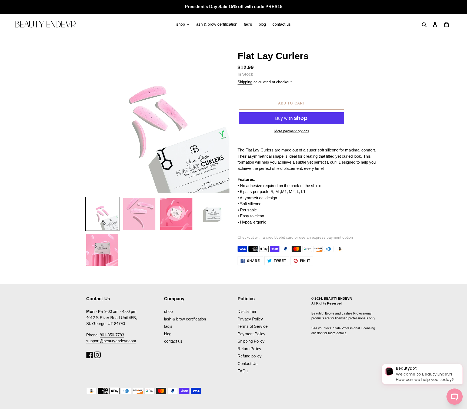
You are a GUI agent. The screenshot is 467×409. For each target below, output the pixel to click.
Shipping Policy (251, 341)
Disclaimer (247, 311)
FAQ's (243, 371)
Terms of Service (253, 326)
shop (168, 311)
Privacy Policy (250, 319)
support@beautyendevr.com (111, 341)
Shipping (245, 82)
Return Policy (249, 348)
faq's (168, 326)
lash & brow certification (185, 319)
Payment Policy (251, 334)
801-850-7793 (112, 335)
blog (167, 334)
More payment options (291, 131)
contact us (173, 341)
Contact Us (248, 363)
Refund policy (250, 356)
